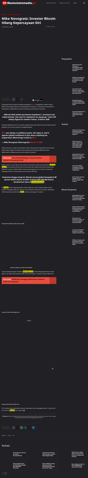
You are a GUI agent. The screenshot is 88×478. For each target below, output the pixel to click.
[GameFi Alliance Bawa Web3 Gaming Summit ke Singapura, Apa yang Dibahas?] (66, 209)
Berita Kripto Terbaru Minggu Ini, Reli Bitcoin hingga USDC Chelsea (78, 179)
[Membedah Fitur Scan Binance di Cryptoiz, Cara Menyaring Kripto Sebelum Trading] (66, 156)
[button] (84, 3)
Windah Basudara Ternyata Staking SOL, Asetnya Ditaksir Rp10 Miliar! (78, 102)
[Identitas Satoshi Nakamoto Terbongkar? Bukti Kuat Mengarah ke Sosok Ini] (66, 66)
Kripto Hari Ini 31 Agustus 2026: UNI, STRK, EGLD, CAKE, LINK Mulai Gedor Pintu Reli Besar (77, 144)
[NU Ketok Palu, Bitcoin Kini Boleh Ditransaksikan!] (7, 454)
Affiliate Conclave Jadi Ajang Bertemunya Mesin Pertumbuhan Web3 (78, 242)
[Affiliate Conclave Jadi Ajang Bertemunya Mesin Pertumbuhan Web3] (66, 242)
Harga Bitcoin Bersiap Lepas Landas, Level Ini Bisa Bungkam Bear (48, 454)
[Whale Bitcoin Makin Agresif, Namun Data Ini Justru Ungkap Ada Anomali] (65, 454)
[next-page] (5, 473)
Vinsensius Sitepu (7, 26)
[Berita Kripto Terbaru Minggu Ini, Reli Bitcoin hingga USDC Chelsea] (66, 179)
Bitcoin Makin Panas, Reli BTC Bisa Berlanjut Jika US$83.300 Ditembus (19, 466)
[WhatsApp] (21, 427)
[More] (21, 99)
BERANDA (4, 14)
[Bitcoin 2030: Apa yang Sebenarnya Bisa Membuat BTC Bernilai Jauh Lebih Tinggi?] (36, 465)
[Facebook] (13, 99)
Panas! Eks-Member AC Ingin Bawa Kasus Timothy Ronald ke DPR (78, 114)
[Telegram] (33, 427)
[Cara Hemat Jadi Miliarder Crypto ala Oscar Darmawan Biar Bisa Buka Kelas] (66, 91)
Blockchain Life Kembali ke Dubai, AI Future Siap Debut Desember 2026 (78, 220)
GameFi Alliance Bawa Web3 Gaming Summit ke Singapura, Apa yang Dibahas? (78, 209)
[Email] (29, 427)
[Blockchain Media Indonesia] (19, 3)
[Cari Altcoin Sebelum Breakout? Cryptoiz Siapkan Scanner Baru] (66, 231)
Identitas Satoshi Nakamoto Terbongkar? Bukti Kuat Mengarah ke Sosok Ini (77, 67)
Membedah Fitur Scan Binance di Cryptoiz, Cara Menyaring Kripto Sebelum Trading (78, 156)
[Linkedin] (25, 427)
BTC (14, 435)
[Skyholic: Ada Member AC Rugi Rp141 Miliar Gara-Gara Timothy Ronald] (66, 79)
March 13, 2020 (36, 142)
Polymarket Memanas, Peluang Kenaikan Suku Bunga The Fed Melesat (78, 132)
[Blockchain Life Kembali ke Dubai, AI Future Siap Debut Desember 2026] (66, 220)
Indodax (6, 187)
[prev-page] (3, 473)
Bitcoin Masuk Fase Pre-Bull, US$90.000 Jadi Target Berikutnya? (78, 465)
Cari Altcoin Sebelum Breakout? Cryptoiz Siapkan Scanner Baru (78, 231)
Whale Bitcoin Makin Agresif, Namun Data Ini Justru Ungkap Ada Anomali (78, 454)
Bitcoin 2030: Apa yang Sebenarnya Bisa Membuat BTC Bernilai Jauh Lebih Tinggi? (48, 466)
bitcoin (9, 435)
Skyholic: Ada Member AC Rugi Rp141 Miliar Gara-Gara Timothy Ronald (78, 80)
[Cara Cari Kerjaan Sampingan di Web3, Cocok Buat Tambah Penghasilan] (66, 167)
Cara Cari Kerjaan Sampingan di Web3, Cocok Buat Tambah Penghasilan (78, 168)
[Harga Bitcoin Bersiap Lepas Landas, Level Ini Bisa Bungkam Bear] (36, 454)
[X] (17, 99)
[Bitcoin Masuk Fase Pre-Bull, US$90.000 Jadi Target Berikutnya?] (65, 465)
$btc (3, 133)
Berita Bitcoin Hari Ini (14, 14)
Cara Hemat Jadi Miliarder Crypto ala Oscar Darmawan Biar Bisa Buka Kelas (78, 91)
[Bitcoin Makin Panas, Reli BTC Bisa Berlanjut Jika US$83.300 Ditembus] (7, 465)
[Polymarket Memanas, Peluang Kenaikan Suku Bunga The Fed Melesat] (66, 132)
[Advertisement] (44, 43)
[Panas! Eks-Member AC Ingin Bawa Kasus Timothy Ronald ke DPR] (66, 113)
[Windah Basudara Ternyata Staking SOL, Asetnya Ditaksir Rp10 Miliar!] (66, 102)
